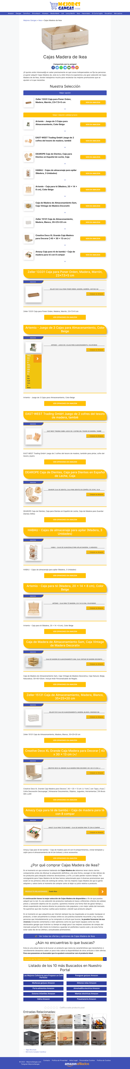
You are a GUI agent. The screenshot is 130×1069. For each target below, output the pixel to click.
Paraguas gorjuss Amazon (86, 975)
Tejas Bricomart (31, 1050)
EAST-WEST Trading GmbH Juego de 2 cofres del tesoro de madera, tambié (74, 431)
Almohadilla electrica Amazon (87, 988)
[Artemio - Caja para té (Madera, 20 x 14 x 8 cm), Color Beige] (33, 608)
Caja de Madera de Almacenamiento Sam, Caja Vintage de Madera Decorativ (74, 659)
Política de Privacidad (59, 1060)
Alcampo (45, 13)
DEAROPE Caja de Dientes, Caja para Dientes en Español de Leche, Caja (74, 489)
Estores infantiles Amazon (43, 994)
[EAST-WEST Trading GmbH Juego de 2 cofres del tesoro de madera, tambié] (33, 436)
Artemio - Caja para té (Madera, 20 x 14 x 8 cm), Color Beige (74, 603)
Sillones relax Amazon (86, 983)
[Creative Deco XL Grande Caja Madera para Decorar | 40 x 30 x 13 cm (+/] (33, 772)
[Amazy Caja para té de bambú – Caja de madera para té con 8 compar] (33, 833)
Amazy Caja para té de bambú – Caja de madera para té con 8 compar (74, 827)
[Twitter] (57, 67)
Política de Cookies (104, 1060)
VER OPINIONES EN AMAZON (65, 317)
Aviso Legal (73, 1060)
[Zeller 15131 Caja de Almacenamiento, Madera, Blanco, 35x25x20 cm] (33, 717)
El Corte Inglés (97, 13)
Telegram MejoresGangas (30, 1064)
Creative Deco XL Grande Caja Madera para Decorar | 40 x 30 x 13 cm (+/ (74, 768)
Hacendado (86, 13)
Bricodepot (36, 13)
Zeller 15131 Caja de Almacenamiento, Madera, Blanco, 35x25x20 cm (74, 712)
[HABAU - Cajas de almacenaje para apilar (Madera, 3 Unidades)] (33, 552)
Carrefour (26, 13)
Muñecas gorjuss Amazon (43, 983)
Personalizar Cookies (87, 1060)
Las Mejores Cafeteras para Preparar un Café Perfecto (43, 976)
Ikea (78, 13)
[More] (77, 67)
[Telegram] (65, 67)
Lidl (62, 13)
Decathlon (108, 13)
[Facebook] (53, 67)
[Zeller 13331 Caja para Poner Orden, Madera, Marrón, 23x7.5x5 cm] (33, 294)
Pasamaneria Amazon (86, 999)
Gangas (18, 13)
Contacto (46, 1060)
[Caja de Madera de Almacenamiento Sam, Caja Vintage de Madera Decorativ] (33, 661)
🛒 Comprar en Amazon (95, 294)
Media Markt (54, 13)
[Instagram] (73, 67)
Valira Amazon (43, 999)
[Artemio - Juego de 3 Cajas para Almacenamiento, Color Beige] (33, 347)
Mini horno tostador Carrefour (36, 1052)
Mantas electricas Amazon (86, 994)
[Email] (69, 67)
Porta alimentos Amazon (43, 988)
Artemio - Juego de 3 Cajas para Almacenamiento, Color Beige (74, 345)
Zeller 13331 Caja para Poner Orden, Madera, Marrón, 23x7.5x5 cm (74, 289)
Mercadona (118, 13)
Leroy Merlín (70, 13)
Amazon (11, 13)
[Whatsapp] (61, 67)
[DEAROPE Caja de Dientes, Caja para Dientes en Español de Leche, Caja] (33, 494)
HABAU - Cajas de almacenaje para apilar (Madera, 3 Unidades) (74, 547)
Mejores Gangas (30, 20)
